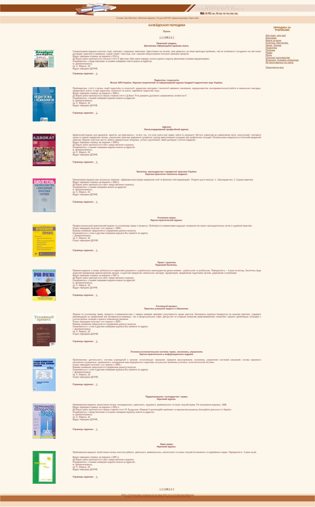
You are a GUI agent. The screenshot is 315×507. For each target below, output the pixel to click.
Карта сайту (194, 18)
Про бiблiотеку (131, 18)
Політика (270, 50)
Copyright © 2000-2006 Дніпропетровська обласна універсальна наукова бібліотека (157, 496)
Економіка (271, 38)
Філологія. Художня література (282, 60)
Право (269, 52)
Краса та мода (273, 40)
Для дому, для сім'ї (276, 35)
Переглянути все (275, 67)
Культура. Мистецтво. (277, 43)
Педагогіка (271, 48)
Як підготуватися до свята (279, 62)
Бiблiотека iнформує (146, 18)
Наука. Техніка (273, 45)
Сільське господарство (278, 57)
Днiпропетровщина (180, 18)
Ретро (269, 55)
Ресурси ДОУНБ (164, 18)
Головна (119, 18)
